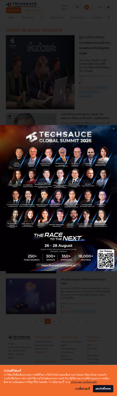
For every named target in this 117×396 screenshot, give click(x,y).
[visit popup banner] (58, 198)
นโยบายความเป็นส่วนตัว (84, 382)
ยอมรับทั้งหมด (103, 388)
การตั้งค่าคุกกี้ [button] (82, 388)
